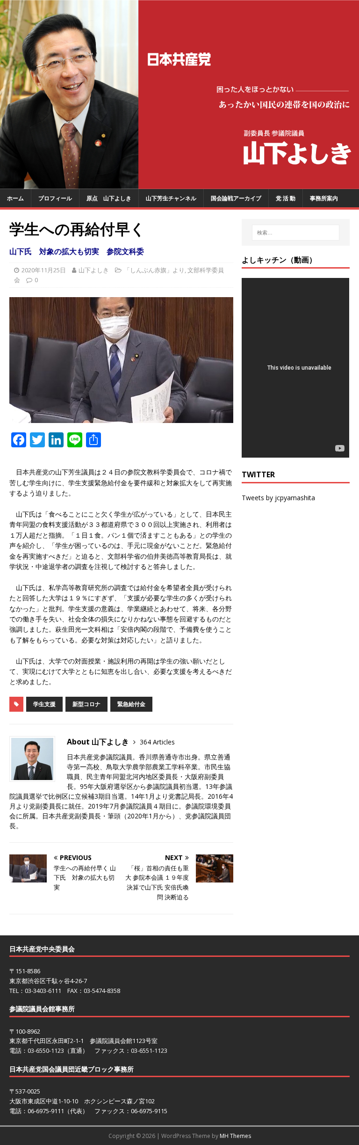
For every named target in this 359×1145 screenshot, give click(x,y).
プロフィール (55, 198)
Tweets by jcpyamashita (278, 497)
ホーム (15, 198)
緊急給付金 (131, 704)
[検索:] (295, 233)
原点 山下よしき (108, 198)
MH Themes (235, 1136)
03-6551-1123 (149, 1050)
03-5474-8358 (102, 990)
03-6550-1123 (46, 1050)
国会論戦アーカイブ (236, 198)
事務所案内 (324, 198)
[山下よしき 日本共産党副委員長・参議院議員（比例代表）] (179, 183)
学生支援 (44, 704)
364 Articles (157, 741)
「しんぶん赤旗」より (154, 270)
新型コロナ (86, 704)
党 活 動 (285, 198)
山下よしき (94, 270)
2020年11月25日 (44, 270)
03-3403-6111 (43, 990)
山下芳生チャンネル (171, 198)
